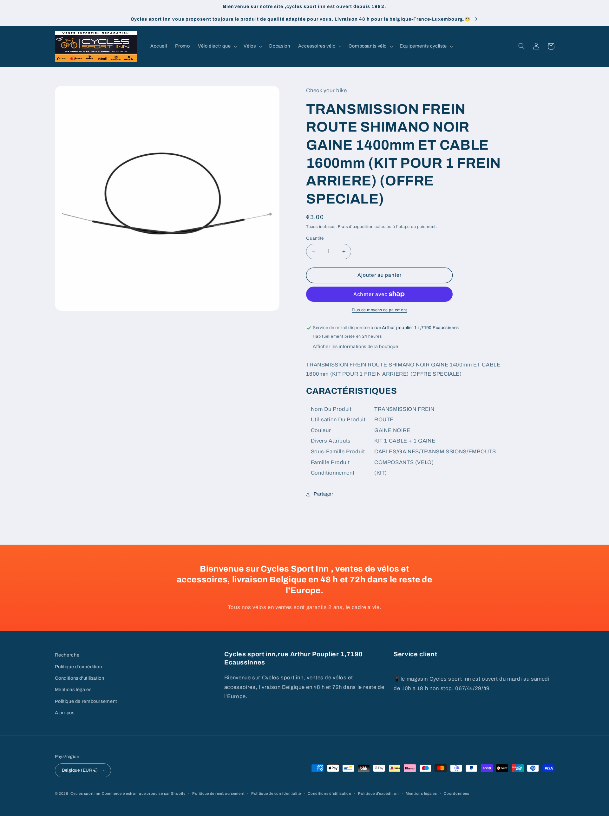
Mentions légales (73, 689)
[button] (216, 46)
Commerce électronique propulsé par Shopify (144, 793)
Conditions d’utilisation (329, 793)
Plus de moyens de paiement (379, 310)
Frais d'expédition (355, 227)
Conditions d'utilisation (79, 678)
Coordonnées (456, 793)
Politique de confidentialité (276, 793)
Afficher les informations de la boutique (355, 346)
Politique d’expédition (378, 793)
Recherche (67, 654)
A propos (65, 712)
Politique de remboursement (86, 701)
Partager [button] (323, 493)
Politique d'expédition (78, 666)
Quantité (315, 238)
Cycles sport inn (85, 793)
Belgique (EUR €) (80, 770)
